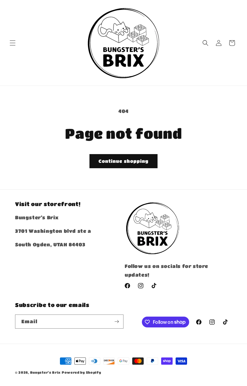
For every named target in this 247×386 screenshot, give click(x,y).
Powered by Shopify (81, 372)
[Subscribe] (116, 322)
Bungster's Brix (45, 372)
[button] (12, 43)
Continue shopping (123, 161)
